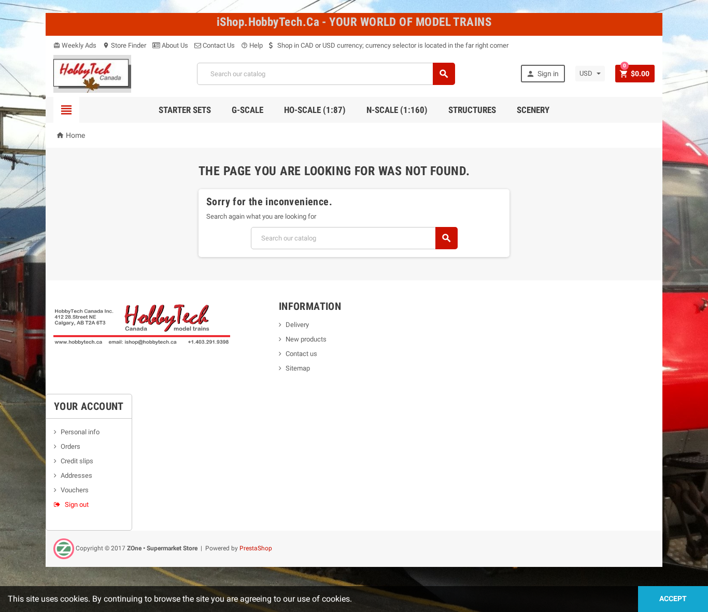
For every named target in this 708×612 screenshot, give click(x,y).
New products (306, 339)
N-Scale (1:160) (397, 110)
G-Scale (247, 110)
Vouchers (75, 490)
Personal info (80, 432)
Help (252, 45)
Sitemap (298, 368)
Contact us (301, 354)
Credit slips (77, 461)
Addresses (76, 475)
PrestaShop (255, 548)
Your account (89, 406)
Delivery (297, 325)
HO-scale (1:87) (315, 110)
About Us (174, 45)
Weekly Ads (74, 45)
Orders (70, 446)
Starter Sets (185, 110)
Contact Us (218, 45)
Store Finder (124, 45)
